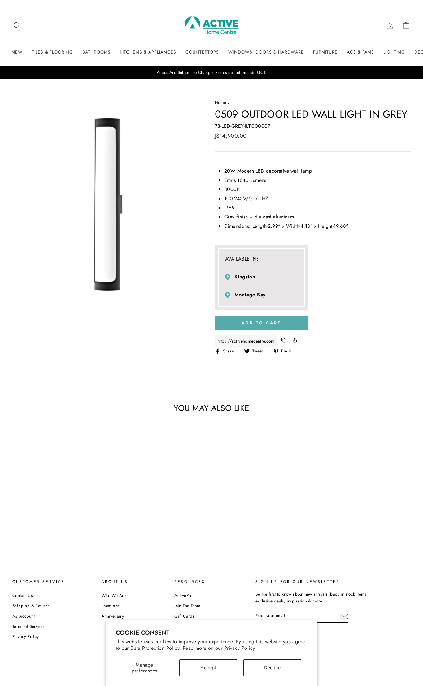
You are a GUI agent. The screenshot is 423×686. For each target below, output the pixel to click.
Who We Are (114, 595)
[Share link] (294, 341)
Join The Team (187, 605)
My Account (23, 616)
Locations (110, 605)
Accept (208, 667)
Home (220, 102)
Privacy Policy (239, 648)
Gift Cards (184, 616)
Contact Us (22, 595)
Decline (272, 667)
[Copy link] (283, 341)
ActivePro (183, 595)
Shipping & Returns (30, 605)
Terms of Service (28, 626)
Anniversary (113, 616)
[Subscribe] (344, 616)
